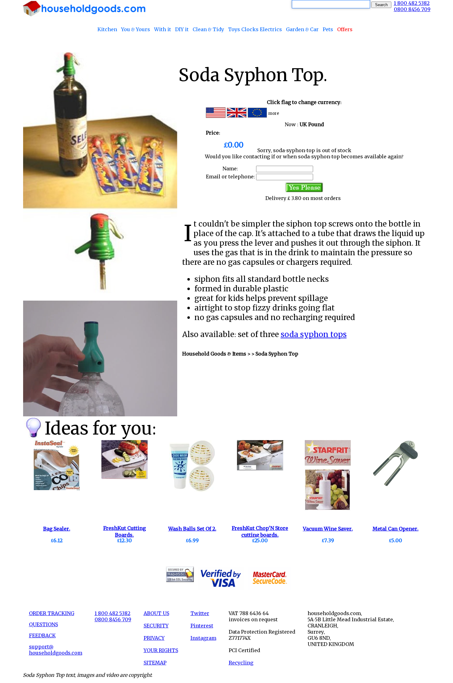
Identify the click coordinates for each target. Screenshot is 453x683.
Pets (328, 29)
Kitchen (107, 29)
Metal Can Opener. (395, 529)
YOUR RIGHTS (161, 650)
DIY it (182, 29)
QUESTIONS (43, 624)
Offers (345, 29)
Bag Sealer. (56, 529)
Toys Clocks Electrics (255, 29)
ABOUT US (156, 613)
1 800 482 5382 (412, 3)
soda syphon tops (314, 334)
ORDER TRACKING (51, 613)
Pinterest (201, 626)
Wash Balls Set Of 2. (192, 529)
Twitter (199, 613)
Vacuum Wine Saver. (328, 529)
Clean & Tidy (208, 29)
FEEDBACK (42, 635)
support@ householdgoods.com (55, 649)
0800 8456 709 (412, 9)
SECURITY (156, 626)
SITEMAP (155, 663)
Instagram (203, 638)
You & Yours (135, 29)
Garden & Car (302, 29)
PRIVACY (154, 638)
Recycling (241, 663)
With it (162, 29)
